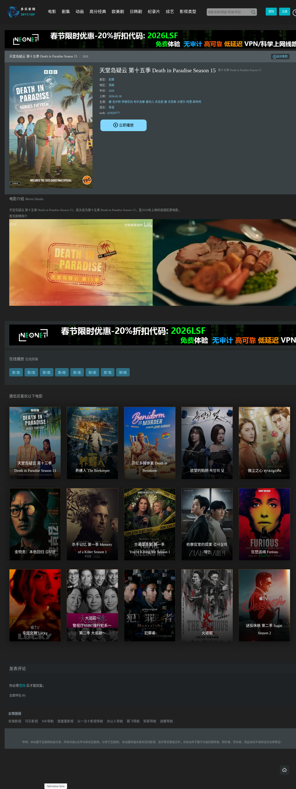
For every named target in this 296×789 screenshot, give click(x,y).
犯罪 (111, 79)
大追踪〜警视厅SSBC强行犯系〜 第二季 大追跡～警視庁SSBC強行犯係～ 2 (92, 626)
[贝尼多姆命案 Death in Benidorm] (149, 443)
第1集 (16, 372)
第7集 (108, 372)
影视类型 (188, 11)
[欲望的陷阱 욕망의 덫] (207, 443)
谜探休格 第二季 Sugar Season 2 (264, 629)
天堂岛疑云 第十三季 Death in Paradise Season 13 (35, 467)
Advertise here (56, 786)
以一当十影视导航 (90, 721)
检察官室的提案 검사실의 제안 (207, 548)
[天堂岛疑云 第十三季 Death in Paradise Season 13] (35, 443)
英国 (111, 85)
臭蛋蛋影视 (65, 721)
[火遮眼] (207, 605)
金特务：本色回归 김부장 (35, 552)
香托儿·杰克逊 (154, 102)
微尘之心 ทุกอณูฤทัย (264, 471)
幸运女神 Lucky (35, 633)
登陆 (271, 11)
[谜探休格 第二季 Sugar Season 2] (264, 605)
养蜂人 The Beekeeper (92, 471)
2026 (111, 90)
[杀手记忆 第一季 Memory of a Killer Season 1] (92, 524)
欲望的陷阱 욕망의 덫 (207, 471)
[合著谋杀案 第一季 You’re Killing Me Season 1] (149, 524)
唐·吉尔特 (115, 102)
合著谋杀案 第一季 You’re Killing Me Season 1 (149, 548)
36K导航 (48, 721)
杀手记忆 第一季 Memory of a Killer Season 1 (92, 548)
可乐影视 (31, 721)
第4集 (62, 372)
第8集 (123, 372)
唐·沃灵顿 (170, 102)
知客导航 (149, 721)
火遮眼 (207, 633)
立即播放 (126, 125)
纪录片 (154, 11)
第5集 (77, 372)
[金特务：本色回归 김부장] (35, 524)
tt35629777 (113, 113)
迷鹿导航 (166, 721)
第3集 (47, 372)
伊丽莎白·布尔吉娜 (133, 102)
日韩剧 (136, 11)
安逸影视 (14, 721)
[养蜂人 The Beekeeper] (92, 443)
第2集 (31, 372)
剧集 (66, 11)
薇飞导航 (133, 721)
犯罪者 (149, 633)
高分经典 (97, 11)
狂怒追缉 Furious (264, 552)
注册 (284, 11)
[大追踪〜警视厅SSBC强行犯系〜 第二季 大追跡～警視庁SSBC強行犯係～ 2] (92, 605)
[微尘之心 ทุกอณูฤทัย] (264, 443)
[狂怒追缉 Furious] (264, 524)
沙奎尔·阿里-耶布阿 (189, 102)
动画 (80, 11)
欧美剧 (118, 11)
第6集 (92, 372)
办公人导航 (115, 721)
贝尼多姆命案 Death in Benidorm (150, 467)
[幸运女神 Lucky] (35, 605)
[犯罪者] (149, 605)
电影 (52, 11)
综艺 (170, 11)
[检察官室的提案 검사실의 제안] (207, 524)
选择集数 (282, 56)
